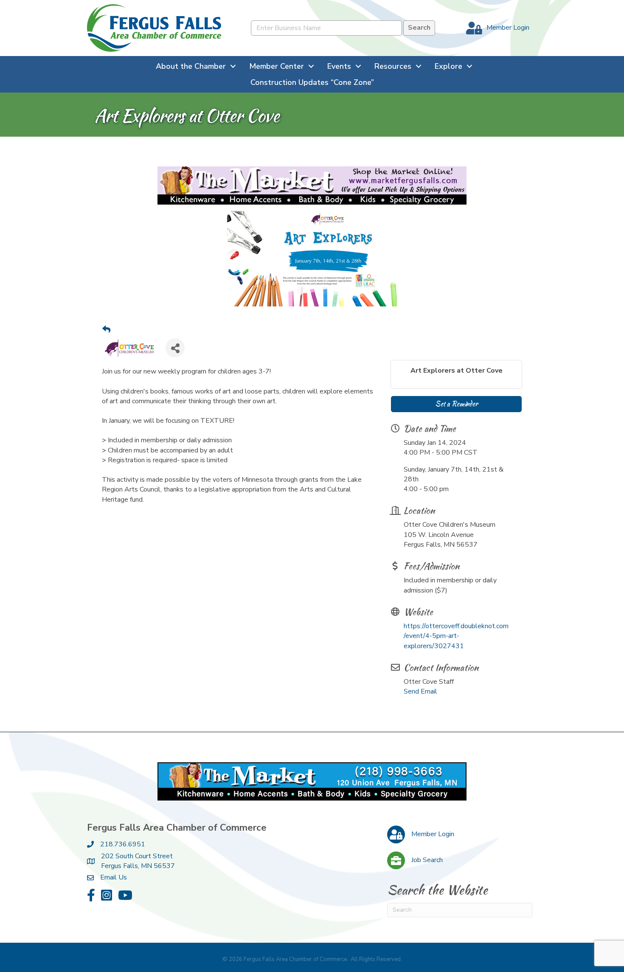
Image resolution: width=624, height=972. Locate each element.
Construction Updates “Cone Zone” (312, 82)
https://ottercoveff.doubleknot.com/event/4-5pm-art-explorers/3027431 (456, 635)
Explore (448, 66)
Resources (392, 66)
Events (339, 66)
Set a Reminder (456, 404)
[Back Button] (106, 330)
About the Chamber (191, 66)
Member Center (276, 66)
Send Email (420, 691)
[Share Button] (175, 347)
